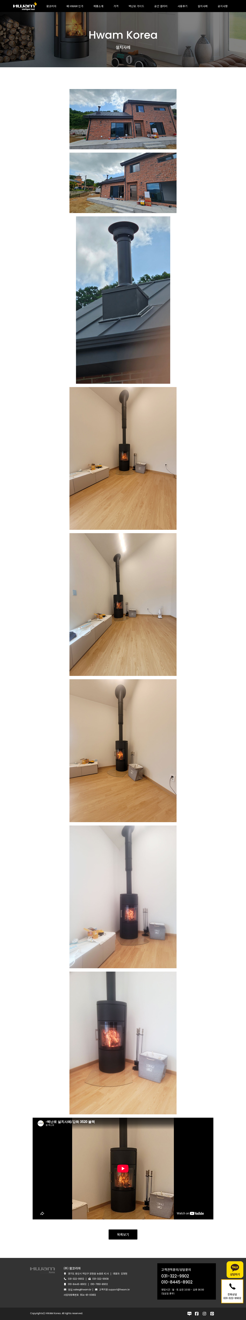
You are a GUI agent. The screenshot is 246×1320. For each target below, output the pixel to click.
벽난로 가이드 (136, 6)
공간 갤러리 (161, 6)
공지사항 (223, 6)
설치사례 (203, 6)
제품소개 (98, 6)
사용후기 (183, 6)
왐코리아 (51, 6)
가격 (115, 6)
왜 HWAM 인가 (74, 6)
